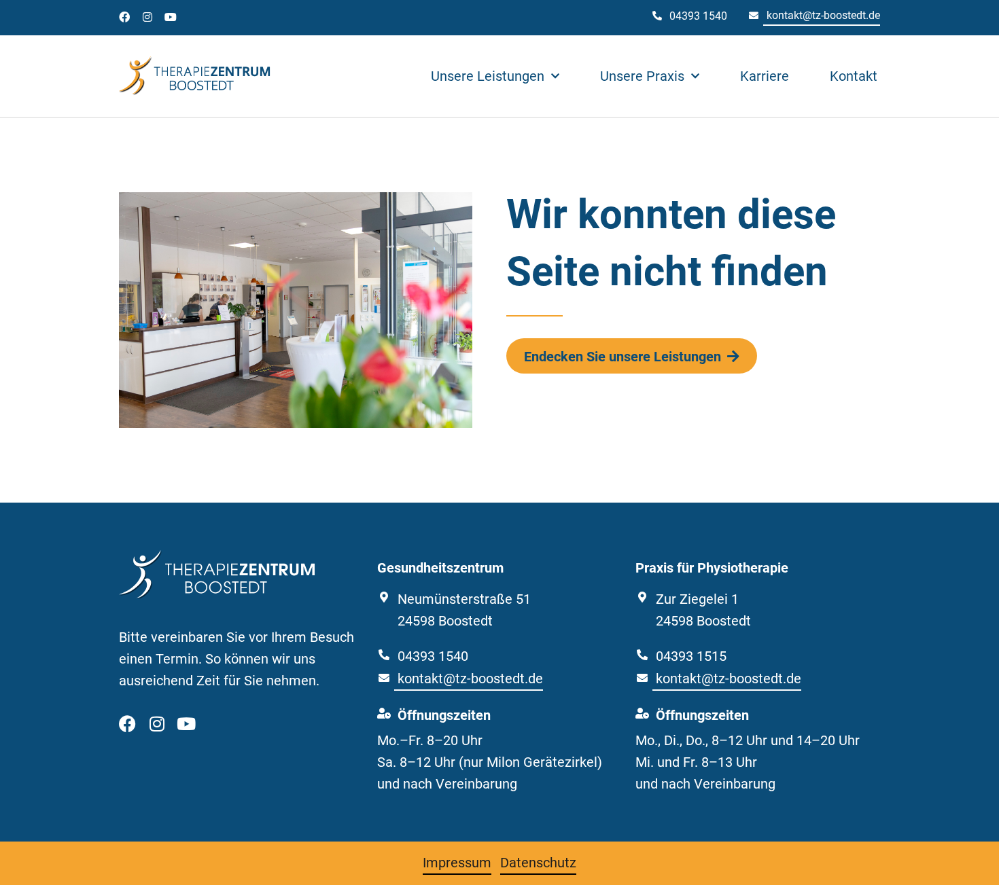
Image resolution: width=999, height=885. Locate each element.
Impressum (457, 862)
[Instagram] (147, 17)
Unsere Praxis (642, 76)
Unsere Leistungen (487, 76)
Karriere (764, 76)
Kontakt (853, 76)
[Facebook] (124, 17)
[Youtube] (170, 17)
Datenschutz (538, 862)
